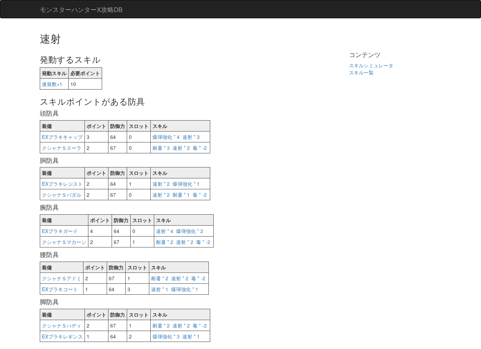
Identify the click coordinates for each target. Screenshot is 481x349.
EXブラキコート (60, 289)
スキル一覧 (361, 72)
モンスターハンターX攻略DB (81, 9)
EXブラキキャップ (62, 136)
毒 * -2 (200, 147)
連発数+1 (52, 83)
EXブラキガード (60, 230)
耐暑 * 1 (181, 194)
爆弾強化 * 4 (166, 136)
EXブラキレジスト (62, 183)
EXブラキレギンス (62, 336)
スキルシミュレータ (371, 65)
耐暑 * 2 (164, 241)
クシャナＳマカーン (64, 241)
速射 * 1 (159, 289)
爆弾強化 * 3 (166, 336)
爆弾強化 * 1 (186, 183)
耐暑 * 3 (161, 147)
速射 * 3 (191, 136)
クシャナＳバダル (61, 194)
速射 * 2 (181, 147)
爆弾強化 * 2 (189, 230)
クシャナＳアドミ (61, 278)
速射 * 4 (164, 230)
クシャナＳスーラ (61, 147)
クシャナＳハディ (61, 325)
